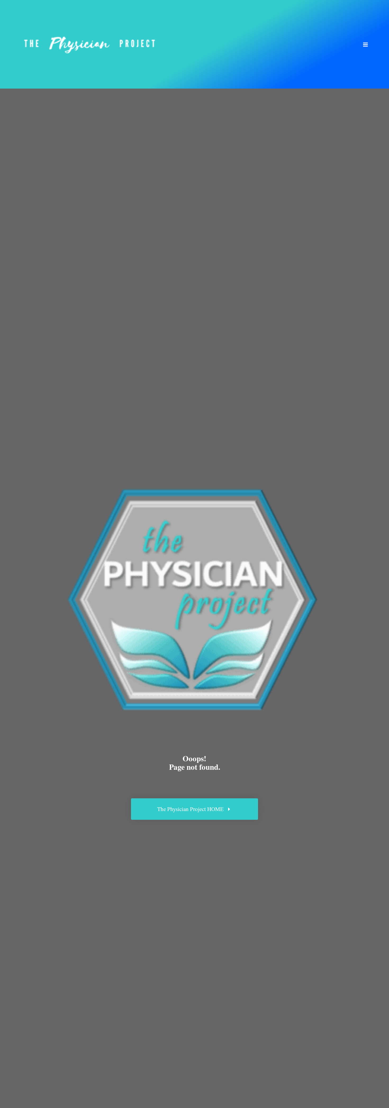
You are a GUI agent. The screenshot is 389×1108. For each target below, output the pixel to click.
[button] (365, 44)
